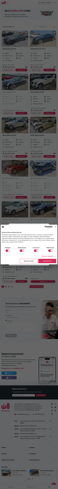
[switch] (22, 250)
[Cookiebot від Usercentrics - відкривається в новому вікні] (45, 227)
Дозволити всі (47, 261)
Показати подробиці (47, 256)
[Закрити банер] (55, 226)
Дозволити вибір (28, 261)
